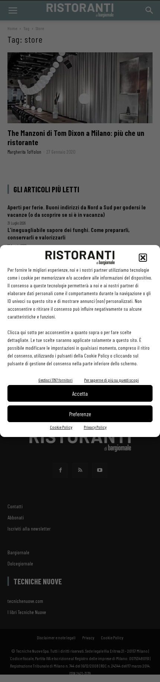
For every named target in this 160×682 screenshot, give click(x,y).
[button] (143, 257)
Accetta (80, 393)
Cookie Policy (61, 427)
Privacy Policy (95, 427)
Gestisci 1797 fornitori (55, 379)
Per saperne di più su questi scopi (111, 379)
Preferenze (80, 414)
